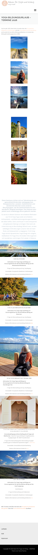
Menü (35, 10)
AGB (2, 533)
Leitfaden (4, 529)
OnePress (32, 549)
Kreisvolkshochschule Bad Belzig (28, 30)
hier (32, 274)
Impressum (4, 538)
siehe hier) (32, 442)
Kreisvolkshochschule (19, 508)
